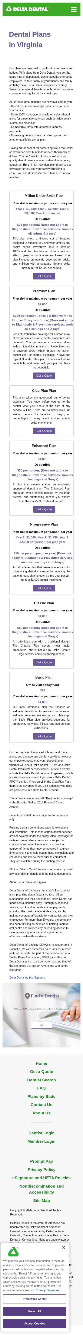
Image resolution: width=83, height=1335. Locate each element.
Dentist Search (41, 1080)
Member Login (41, 1141)
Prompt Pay (41, 1161)
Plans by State (41, 1096)
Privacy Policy (42, 1169)
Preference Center (35, 1298)
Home (41, 1063)
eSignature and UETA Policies (41, 1178)
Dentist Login (42, 1133)
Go (41, 1025)
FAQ (41, 1088)
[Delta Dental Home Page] (27, 8)
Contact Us (41, 1104)
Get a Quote (44, 276)
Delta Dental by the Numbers (27, 977)
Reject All (34, 1311)
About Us (41, 1113)
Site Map (41, 1200)
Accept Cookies (34, 1323)
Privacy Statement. (48, 1290)
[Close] (63, 1247)
